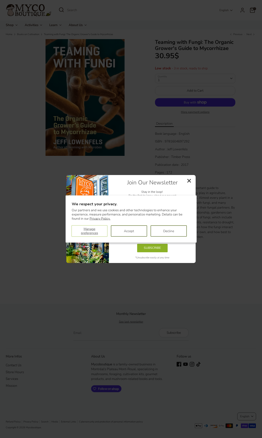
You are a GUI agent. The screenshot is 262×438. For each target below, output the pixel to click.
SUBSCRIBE (152, 248)
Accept (129, 231)
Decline (168, 231)
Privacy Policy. (100, 218)
